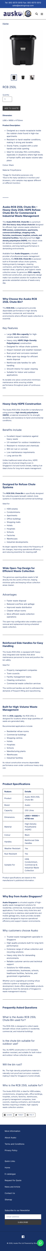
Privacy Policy (11, 1150)
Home (5, 23)
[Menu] (41, 13)
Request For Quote (13, 1180)
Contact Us (10, 1193)
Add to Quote (11, 108)
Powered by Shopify (31, 1243)
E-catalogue (10, 1174)
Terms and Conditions (14, 1144)
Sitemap (8, 1199)
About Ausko (10, 1137)
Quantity (6, 95)
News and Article (12, 1187)
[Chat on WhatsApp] (40, 1243)
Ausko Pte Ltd (18, 1243)
